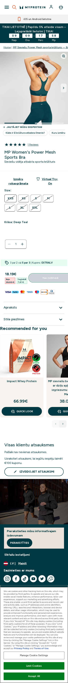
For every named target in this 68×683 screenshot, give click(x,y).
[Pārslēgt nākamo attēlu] (64, 88)
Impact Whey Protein (22, 381)
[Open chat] (50, 578)
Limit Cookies (34, 666)
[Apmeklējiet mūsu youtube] (33, 578)
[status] (15, 244)
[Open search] (14, 7)
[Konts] (51, 7)
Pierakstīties (19, 542)
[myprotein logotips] (32, 7)
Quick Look (25, 411)
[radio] (10, 198)
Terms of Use (41, 648)
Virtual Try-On (50, 181)
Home (7, 47)
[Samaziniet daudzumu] (9, 244)
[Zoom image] (64, 56)
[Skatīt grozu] (61, 7)
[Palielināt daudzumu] (22, 244)
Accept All (34, 676)
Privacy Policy (21, 648)
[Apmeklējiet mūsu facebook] (16, 578)
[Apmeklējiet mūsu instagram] (7, 578)
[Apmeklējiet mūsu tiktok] (24, 578)
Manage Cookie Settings (34, 655)
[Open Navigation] (7, 7)
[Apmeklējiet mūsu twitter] (42, 578)
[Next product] (63, 423)
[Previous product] (55, 423)
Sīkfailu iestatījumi (17, 554)
